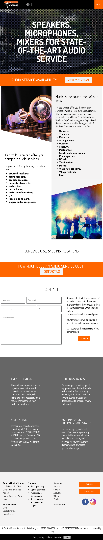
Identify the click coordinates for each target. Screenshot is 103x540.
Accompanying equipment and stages (37, 502)
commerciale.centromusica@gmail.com (85, 314)
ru (30, 4)
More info (57, 537)
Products (57, 499)
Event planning (37, 486)
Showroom (58, 483)
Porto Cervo (8, 514)
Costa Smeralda (9, 510)
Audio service (36, 492)
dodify (51, 531)
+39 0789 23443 (78, 80)
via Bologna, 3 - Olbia (12, 486)
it (26, 4)
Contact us (51, 271)
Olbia (5, 507)
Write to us (89, 491)
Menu (98, 4)
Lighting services (38, 489)
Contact (57, 489)
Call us (89, 484)
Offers (56, 495)
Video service (36, 495)
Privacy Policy (59, 504)
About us (57, 492)
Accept (67, 537)
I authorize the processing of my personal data (83, 330)
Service (57, 486)
